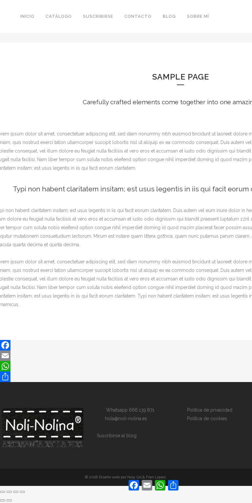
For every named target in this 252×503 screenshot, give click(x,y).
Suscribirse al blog (116, 435)
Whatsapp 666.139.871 (128, 410)
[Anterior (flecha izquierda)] (2, 500)
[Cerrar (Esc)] (22, 492)
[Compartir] (15, 492)
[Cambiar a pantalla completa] (9, 492)
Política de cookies (207, 418)
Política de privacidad (209, 410)
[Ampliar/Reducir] (2, 492)
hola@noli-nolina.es (124, 418)
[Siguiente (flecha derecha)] (9, 500)
